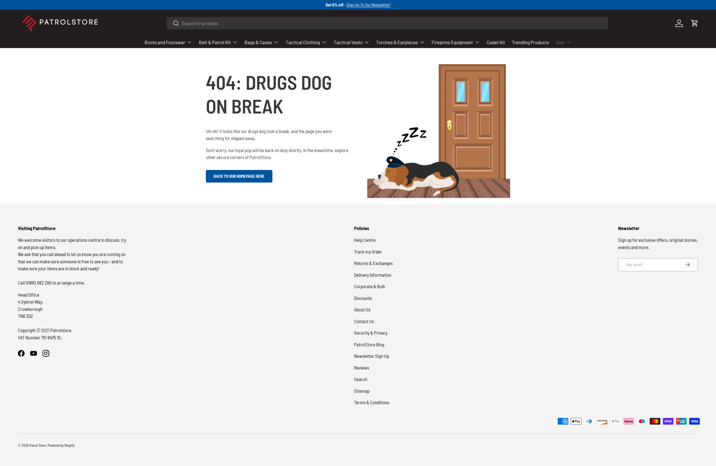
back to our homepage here (239, 176)
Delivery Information (372, 275)
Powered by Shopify (61, 445)
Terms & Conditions (371, 402)
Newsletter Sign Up (371, 356)
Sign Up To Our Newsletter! (369, 4)
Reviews (361, 367)
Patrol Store (37, 445)
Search (360, 379)
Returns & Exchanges (373, 263)
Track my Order (368, 251)
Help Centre (365, 240)
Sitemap (361, 391)
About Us (362, 309)
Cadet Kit (496, 42)
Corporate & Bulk (369, 286)
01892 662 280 (39, 282)
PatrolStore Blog (369, 344)
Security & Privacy (371, 332)
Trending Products (530, 42)
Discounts (363, 298)
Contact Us (364, 321)
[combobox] (387, 23)
